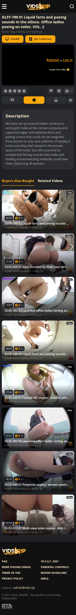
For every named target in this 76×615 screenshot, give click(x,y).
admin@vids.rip (24, 588)
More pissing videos (16, 567)
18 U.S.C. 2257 (49, 561)
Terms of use (11, 572)
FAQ (4, 561)
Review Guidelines (54, 572)
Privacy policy (12, 578)
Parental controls (55, 567)
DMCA (45, 578)
